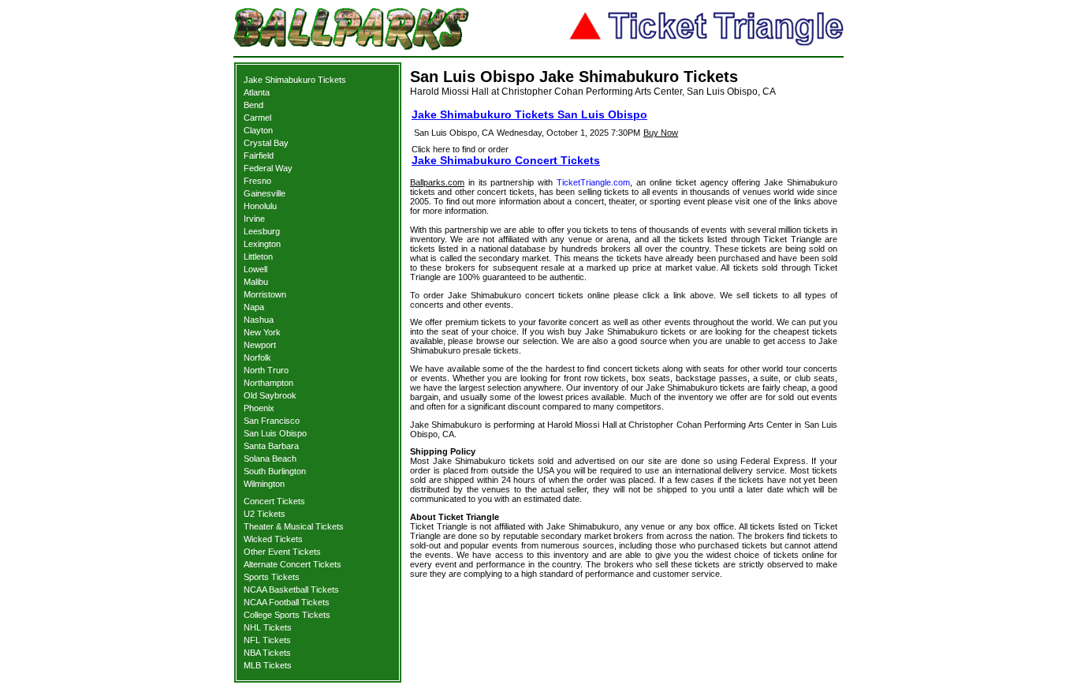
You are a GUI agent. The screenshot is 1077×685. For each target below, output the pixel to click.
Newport (260, 345)
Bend (253, 105)
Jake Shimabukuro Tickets (295, 79)
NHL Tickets (268, 627)
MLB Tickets (268, 665)
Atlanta (257, 92)
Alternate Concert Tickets (292, 564)
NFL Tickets (267, 640)
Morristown (265, 294)
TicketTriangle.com (593, 182)
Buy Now (660, 132)
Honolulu (260, 206)
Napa (254, 307)
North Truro (266, 370)
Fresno (257, 180)
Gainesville (264, 193)
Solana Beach (270, 458)
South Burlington (275, 471)
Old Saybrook (270, 395)
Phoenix (259, 408)
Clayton (258, 130)
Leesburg (262, 231)
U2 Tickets (264, 513)
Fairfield (259, 155)
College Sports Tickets (287, 614)
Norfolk (257, 357)
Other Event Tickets (282, 551)
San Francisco (272, 420)
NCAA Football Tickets (287, 602)
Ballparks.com (437, 182)
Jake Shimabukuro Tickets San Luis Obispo (529, 114)
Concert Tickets (274, 501)
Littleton (258, 256)
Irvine (254, 218)
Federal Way (268, 168)
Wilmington (264, 483)
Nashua (259, 319)
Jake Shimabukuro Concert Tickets (506, 160)
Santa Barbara (271, 446)
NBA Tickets (267, 652)
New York (262, 332)
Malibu (256, 281)
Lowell (255, 269)
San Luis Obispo (275, 433)
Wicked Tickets (273, 539)
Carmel (257, 117)
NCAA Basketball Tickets (291, 589)
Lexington (262, 244)
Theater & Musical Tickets (294, 526)
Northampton (268, 382)
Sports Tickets (272, 577)
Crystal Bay (266, 143)
